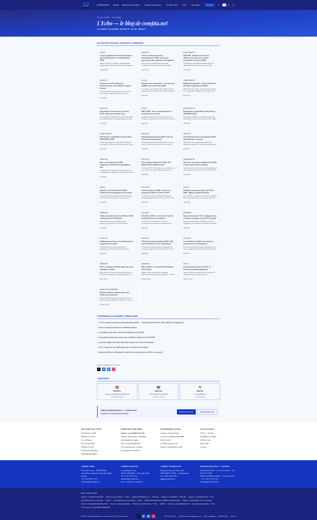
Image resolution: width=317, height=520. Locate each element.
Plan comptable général (130, 443)
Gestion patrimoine (153, 5)
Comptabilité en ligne (129, 440)
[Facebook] (108, 369)
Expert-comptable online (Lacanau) (197, 500)
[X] (99, 369)
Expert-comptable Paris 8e (133, 433)
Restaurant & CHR (88, 433)
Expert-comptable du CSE (171, 447)
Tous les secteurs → (90, 454)
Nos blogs (196, 5)
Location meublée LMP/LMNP (172, 436)
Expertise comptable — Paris (203, 504)
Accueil (116, 5)
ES (233, 5)
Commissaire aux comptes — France (96, 500)
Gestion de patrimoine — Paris (144, 504)
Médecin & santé (88, 436)
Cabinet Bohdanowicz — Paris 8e (145, 497)
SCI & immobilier (88, 443)
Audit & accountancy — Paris (118, 497)
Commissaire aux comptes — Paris (128, 500)
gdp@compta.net (167, 479)
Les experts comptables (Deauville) (95, 507)
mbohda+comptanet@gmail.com (190, 516)
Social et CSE (171, 5)
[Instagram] (113, 369)
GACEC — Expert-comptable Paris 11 (174, 504)
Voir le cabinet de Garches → (133, 482)
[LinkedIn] (104, 369)
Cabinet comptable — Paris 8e (173, 497)
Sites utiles (204, 443)
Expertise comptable (130, 5)
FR (224, 5)
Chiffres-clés (205, 440)
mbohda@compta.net (90, 482)
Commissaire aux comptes (132, 447)
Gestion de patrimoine (169, 433)
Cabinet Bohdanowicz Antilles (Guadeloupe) (162, 500)
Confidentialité (222, 516)
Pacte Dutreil (165, 440)
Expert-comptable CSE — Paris (201, 497)
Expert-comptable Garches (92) (94, 504)
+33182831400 (102, 5)
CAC (184, 5)
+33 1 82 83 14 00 (207, 412)
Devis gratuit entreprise (130, 450)
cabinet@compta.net (129, 479)
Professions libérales (89, 450)
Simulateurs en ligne (208, 436)
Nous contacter (186, 412)
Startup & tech (87, 447)
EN (229, 5)
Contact (209, 5)
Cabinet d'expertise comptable (133, 436)
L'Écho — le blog (206, 433)
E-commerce (86, 440)
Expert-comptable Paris (120, 504)
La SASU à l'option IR (168, 443)
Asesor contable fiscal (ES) (92, 497)
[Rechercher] (219, 5)
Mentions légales (209, 516)
